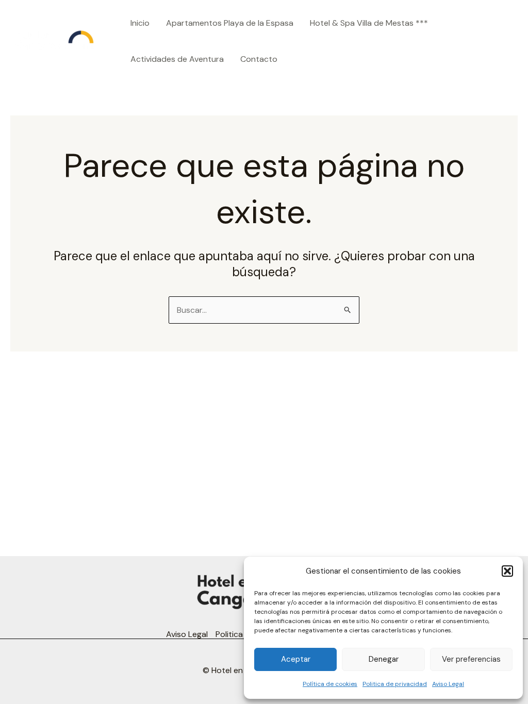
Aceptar (295, 659)
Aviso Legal (448, 684)
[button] (507, 571)
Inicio (140, 23)
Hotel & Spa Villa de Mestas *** (369, 23)
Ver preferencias (471, 659)
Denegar (384, 659)
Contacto (258, 59)
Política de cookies (330, 684)
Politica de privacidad (394, 684)
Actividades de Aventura (177, 59)
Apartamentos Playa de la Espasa (229, 23)
